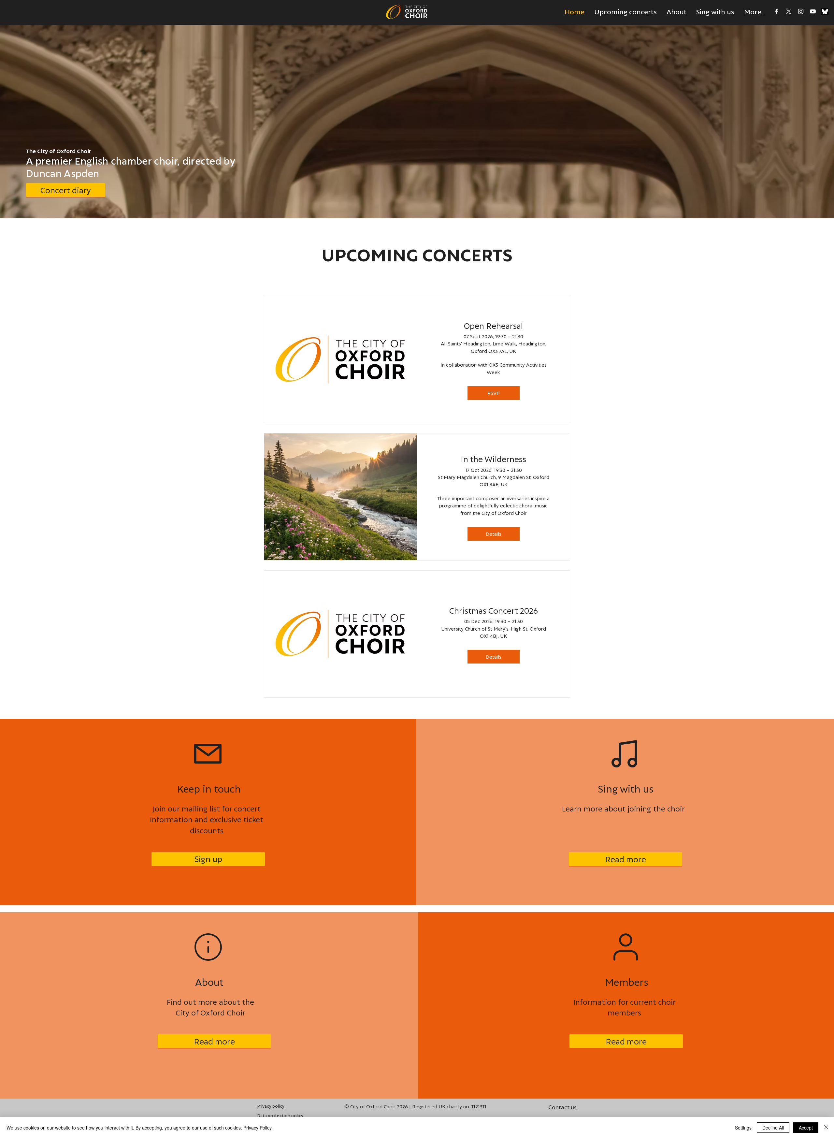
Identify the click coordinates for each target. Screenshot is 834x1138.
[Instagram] (800, 11)
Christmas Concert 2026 (493, 610)
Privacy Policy (257, 1127)
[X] (788, 11)
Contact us (562, 1106)
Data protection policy (280, 1115)
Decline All (773, 1127)
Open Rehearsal (493, 325)
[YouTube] (812, 11)
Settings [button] (743, 1127)
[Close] (826, 1127)
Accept (806, 1127)
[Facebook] (776, 11)
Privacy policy (270, 1106)
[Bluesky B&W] (824, 11)
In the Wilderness (493, 459)
